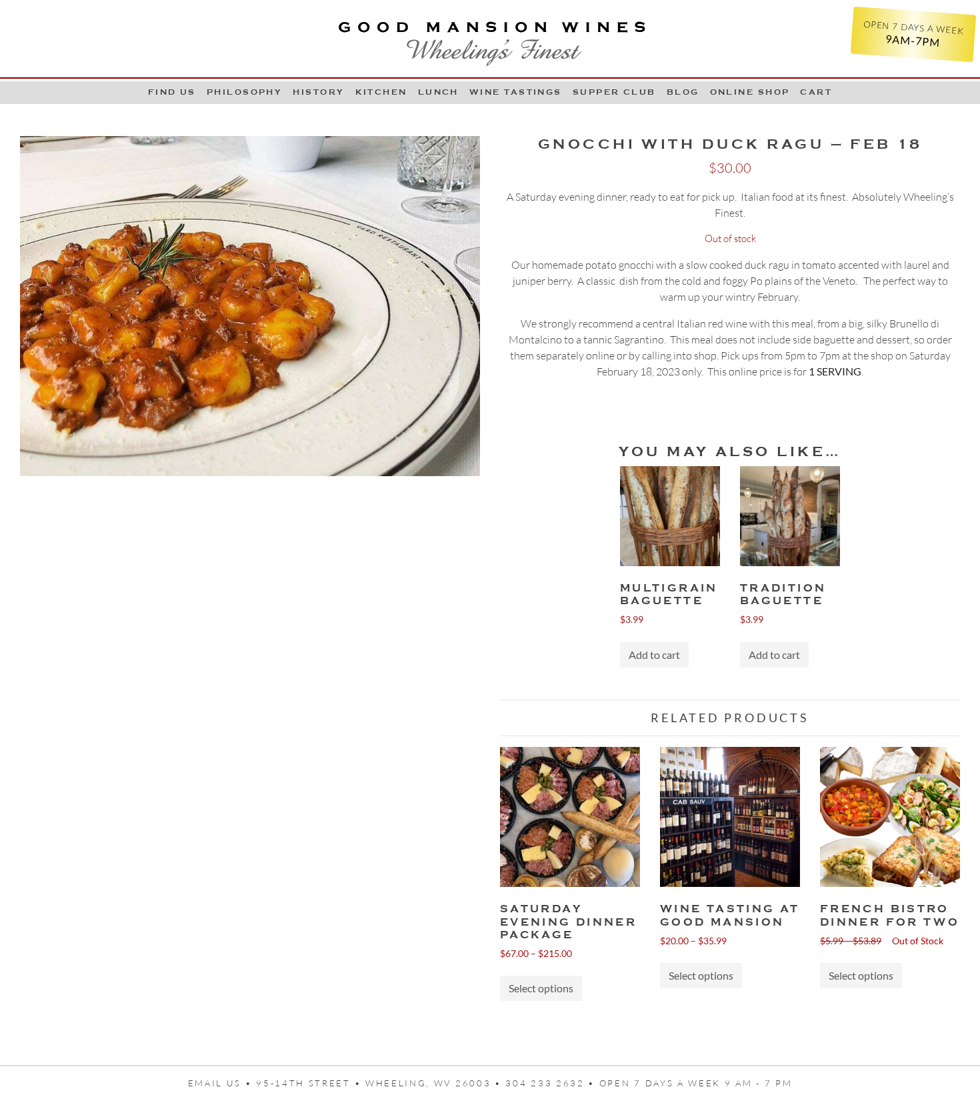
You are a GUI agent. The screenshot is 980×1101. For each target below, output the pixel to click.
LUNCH (438, 92)
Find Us (172, 92)
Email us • (222, 1083)
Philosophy (245, 92)
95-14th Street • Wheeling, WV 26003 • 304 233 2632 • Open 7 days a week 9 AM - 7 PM (524, 1083)
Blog (683, 92)
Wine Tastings (515, 92)
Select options (541, 988)
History (318, 92)
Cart (816, 92)
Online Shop (750, 92)
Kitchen (381, 92)
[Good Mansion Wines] (490, 38)
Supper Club (614, 92)
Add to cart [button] (654, 654)
